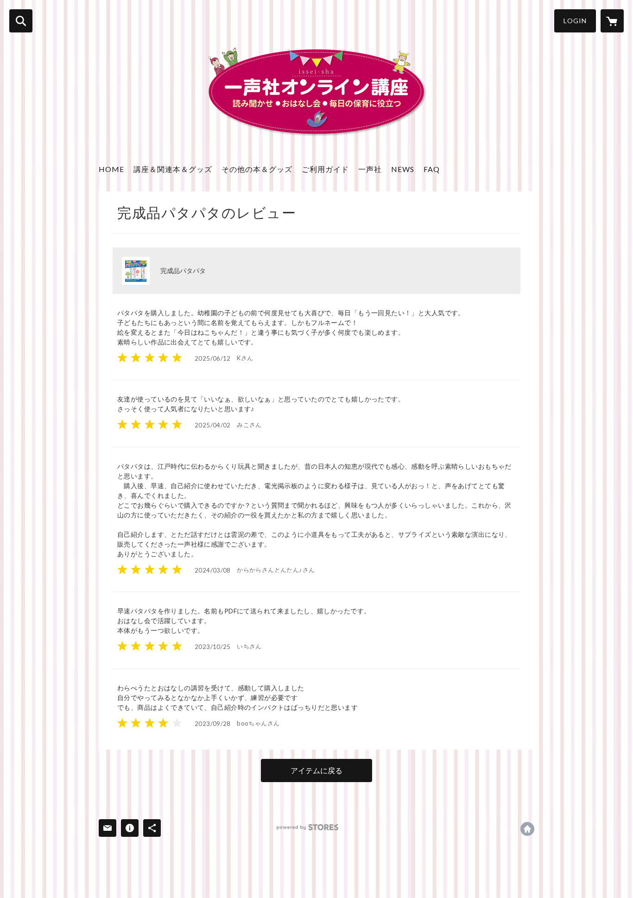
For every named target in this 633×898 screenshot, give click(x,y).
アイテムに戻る (316, 770)
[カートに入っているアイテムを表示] (612, 20)
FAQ (432, 169)
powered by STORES (307, 827)
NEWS (402, 169)
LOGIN (575, 21)
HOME (111, 169)
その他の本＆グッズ (257, 169)
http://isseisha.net (527, 829)
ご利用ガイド (325, 169)
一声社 (370, 169)
